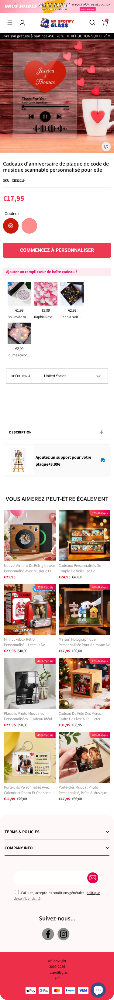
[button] (10, 23)
